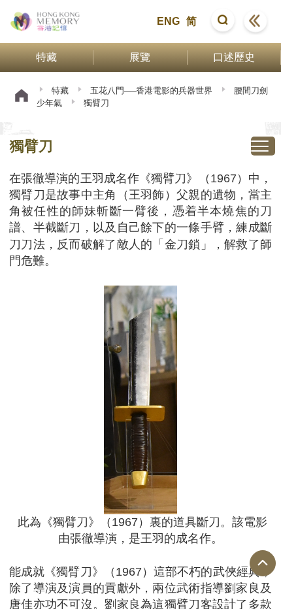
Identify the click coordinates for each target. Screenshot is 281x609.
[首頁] (21, 97)
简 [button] (191, 21)
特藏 (60, 90)
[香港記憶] (45, 21)
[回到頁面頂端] (263, 563)
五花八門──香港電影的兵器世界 (151, 90)
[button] (223, 21)
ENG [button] (168, 21)
